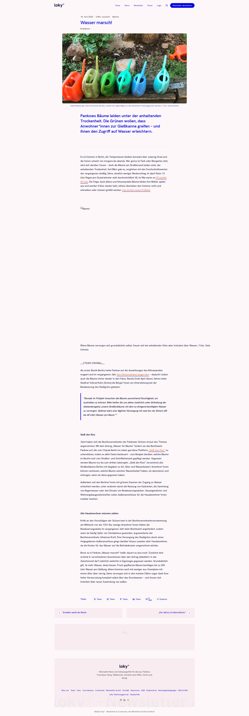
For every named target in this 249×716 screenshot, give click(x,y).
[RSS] (128, 700)
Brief (152, 711)
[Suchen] (166, 5)
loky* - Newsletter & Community (114, 711)
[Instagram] (121, 700)
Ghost (145, 711)
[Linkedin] (124, 700)
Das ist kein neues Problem (136, 189)
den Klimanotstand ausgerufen (133, 374)
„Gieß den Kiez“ (156, 450)
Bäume (115, 17)
